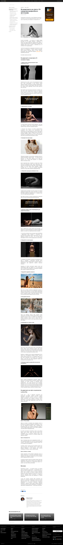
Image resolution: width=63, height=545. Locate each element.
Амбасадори (23, 531)
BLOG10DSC (49, 17)
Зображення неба (13, 535)
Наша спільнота (44, 531)
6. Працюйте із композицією (13, 19)
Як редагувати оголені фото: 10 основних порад (13, 9)
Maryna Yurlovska (24, 14)
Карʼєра (22, 529)
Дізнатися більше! (31, 205)
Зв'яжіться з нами (23, 538)
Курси (12, 538)
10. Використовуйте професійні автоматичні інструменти (13, 24)
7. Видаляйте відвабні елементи (14, 20)
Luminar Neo (38, 51)
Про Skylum (22, 528)
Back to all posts (12, 4)
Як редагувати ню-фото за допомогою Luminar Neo (12, 26)
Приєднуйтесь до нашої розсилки (56, 526)
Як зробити (43, 528)
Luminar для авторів (45, 532)
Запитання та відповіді (35, 529)
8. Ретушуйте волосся (12, 21)
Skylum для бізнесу (34, 537)
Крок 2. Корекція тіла (12, 29)
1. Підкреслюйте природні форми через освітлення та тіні (14, 11)
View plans (49, 19)
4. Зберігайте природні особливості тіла (12, 16)
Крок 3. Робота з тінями (12, 30)
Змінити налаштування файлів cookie (36, 533)
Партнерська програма (24, 532)
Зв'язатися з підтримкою (35, 528)
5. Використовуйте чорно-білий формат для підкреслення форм (14, 18)
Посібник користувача (35, 531)
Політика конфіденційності (25, 535)
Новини (43, 529)
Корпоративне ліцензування (35, 538)
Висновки (10, 31)
